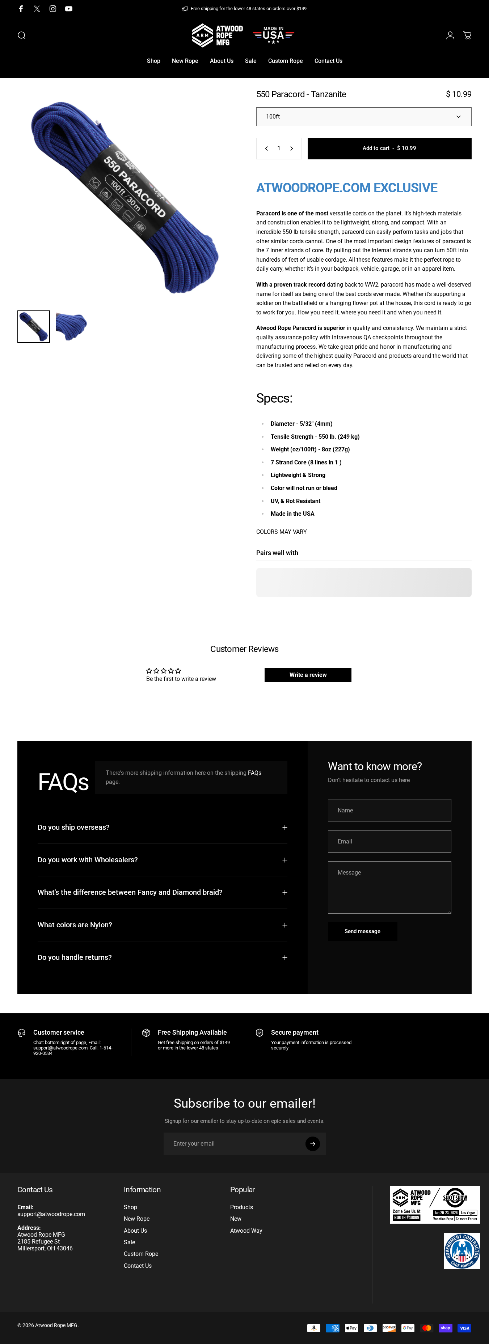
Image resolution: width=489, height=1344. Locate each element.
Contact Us (138, 1265)
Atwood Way (246, 1230)
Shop (130, 1207)
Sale (129, 1242)
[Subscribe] (312, 1144)
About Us (135, 1230)
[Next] (214, 209)
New (235, 1218)
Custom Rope (141, 1253)
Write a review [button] (308, 674)
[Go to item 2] (72, 326)
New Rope (136, 1218)
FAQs (254, 772)
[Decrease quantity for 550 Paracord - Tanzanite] (265, 148)
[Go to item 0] (33, 326)
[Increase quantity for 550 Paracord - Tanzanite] (293, 148)
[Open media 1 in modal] (125, 197)
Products (241, 1207)
